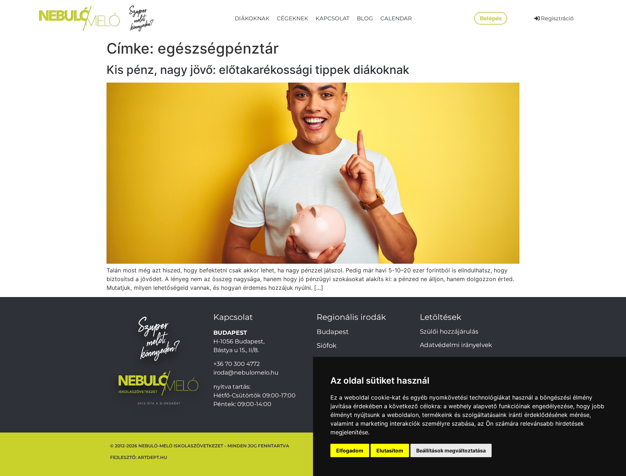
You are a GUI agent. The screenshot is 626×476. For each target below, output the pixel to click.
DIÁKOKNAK (252, 18)
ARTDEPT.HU (152, 457)
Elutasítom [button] (389, 450)
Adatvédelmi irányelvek (456, 344)
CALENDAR (396, 18)
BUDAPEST (230, 332)
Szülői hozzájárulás (449, 331)
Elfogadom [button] (349, 450)
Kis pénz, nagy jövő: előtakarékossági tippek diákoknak (258, 70)
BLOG (365, 18)
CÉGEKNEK (292, 18)
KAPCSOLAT (333, 18)
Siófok (327, 346)
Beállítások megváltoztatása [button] (451, 450)
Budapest (333, 332)
